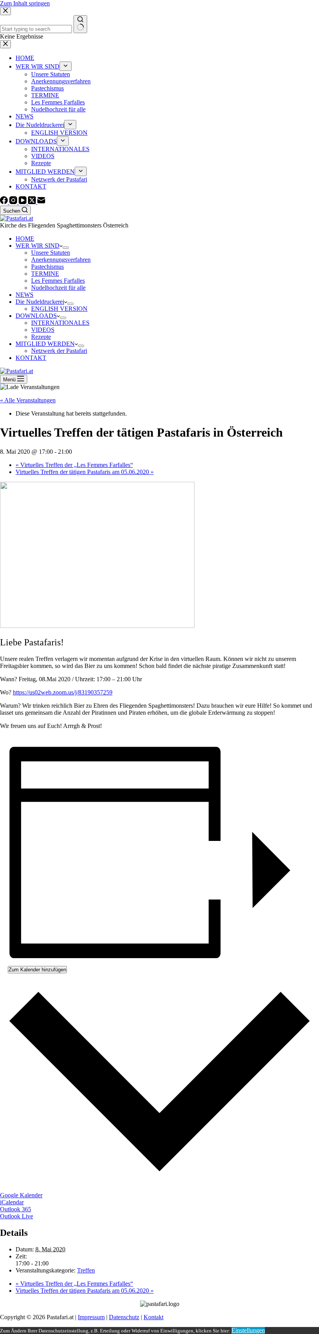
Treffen (86, 1270)
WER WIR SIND (38, 245)
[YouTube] (23, 202)
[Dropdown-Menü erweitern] (66, 248)
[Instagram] (14, 202)
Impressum (91, 1317)
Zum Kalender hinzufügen (37, 970)
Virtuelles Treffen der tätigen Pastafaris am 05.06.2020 (85, 472)
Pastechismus (47, 266)
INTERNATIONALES (60, 322)
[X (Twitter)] (32, 202)
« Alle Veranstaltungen (28, 400)
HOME (25, 238)
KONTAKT (31, 357)
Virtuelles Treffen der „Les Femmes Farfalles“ (74, 465)
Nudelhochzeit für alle (58, 287)
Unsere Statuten (50, 252)
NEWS (24, 294)
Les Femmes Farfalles (58, 280)
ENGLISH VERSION (59, 308)
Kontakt (153, 1317)
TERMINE (45, 273)
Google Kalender (21, 1195)
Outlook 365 (15, 1209)
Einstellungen (248, 1330)
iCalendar (12, 1202)
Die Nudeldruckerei (40, 301)
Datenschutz (124, 1317)
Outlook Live (16, 1216)
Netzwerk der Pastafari (59, 350)
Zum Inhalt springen (25, 3)
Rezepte (41, 336)
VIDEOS (42, 329)
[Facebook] (4, 202)
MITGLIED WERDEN (45, 343)
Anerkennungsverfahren (61, 259)
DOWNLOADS (36, 315)
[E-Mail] (41, 202)
